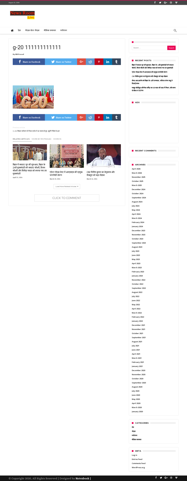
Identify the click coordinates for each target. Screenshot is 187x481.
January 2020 (137, 411)
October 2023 (137, 238)
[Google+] (165, 2)
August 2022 (137, 292)
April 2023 (136, 263)
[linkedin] (107, 61)
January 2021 (137, 366)
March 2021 (137, 358)
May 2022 (136, 304)
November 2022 (138, 280)
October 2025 (137, 181)
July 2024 (135, 206)
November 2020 (138, 374)
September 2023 (139, 243)
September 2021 (139, 337)
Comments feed (139, 463)
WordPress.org (138, 467)
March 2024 (137, 218)
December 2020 (138, 370)
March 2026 (137, 173)
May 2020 (136, 399)
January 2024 (137, 226)
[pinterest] (99, 61)
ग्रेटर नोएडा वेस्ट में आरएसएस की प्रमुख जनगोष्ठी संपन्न (66, 173)
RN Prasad (19, 54)
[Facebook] (155, 2)
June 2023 (136, 255)
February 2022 (138, 317)
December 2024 (138, 189)
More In (57, 139)
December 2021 (138, 325)
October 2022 (137, 284)
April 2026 (136, 169)
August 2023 (137, 247)
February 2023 (138, 271)
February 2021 (138, 362)
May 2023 (136, 259)
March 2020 (137, 407)
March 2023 (137, 267)
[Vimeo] (176, 2)
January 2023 (137, 276)
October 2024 (137, 193)
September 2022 (139, 288)
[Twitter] (160, 2)
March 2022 (137, 313)
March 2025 (137, 185)
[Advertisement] (128, 15)
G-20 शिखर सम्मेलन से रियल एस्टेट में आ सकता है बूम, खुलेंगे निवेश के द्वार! (36, 129)
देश (133, 427)
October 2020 (137, 378)
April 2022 (136, 308)
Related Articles (21, 139)
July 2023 (135, 251)
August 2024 (137, 201)
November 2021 (138, 329)
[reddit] (90, 61)
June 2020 (136, 395)
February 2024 (138, 222)
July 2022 (135, 296)
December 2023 (138, 230)
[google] (81, 61)
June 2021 (136, 350)
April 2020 (136, 403)
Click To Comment (66, 198)
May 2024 (136, 210)
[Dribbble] (171, 2)
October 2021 (137, 333)
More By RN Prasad (41, 139)
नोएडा (134, 431)
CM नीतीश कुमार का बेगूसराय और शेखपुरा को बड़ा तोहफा (101, 173)
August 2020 (137, 387)
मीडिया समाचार (136, 439)
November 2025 (138, 177)
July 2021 (135, 345)
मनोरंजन (134, 435)
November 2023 (138, 234)
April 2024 (136, 214)
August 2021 (137, 341)
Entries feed (137, 459)
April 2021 (136, 354)
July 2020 (135, 391)
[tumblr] (116, 61)
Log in (134, 455)
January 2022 (137, 321)
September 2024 (139, 197)
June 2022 (136, 300)
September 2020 (139, 382)
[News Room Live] (22, 9)
